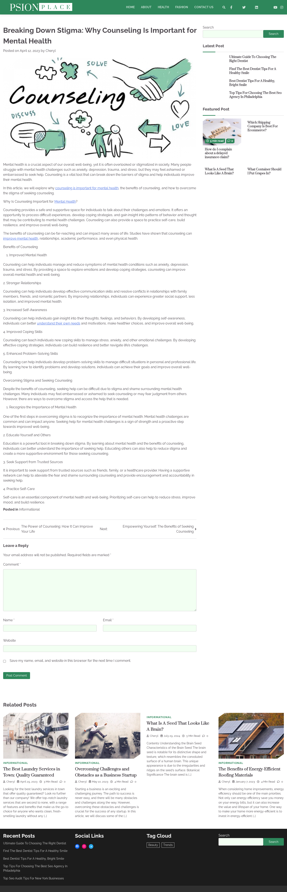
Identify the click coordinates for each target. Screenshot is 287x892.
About (146, 7)
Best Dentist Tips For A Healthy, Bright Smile (252, 83)
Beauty (153, 845)
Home (130, 7)
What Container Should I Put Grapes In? (264, 171)
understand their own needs (58, 323)
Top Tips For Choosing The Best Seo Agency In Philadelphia (255, 95)
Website (9, 640)
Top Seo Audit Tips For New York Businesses (33, 878)
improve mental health (20, 238)
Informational (29, 509)
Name (8, 620)
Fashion (181, 7)
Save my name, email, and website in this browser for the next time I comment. (70, 661)
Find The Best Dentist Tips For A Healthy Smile (252, 71)
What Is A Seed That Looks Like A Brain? (219, 171)
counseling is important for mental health (86, 188)
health (163, 7)
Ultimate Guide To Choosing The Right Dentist (252, 59)
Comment (12, 564)
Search (208, 27)
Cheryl (51, 51)
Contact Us (203, 7)
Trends (168, 845)
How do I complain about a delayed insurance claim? (218, 153)
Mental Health (65, 202)
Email (108, 620)
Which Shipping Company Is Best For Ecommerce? (263, 126)
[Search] (224, 7)
